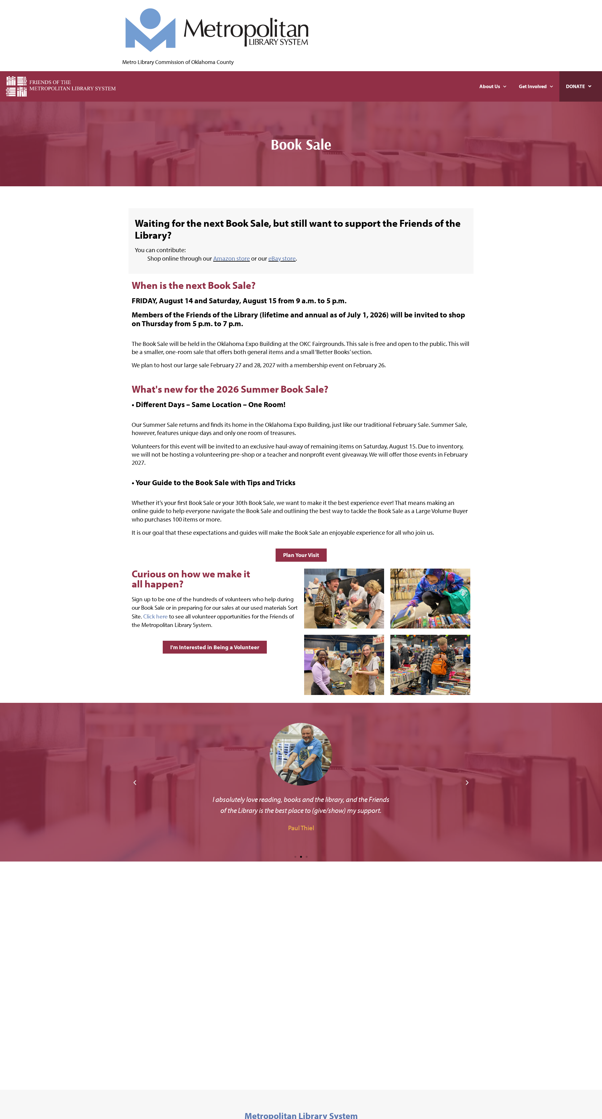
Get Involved (533, 86)
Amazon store (231, 258)
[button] (135, 783)
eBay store (282, 258)
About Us (489, 86)
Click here (156, 616)
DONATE (575, 86)
